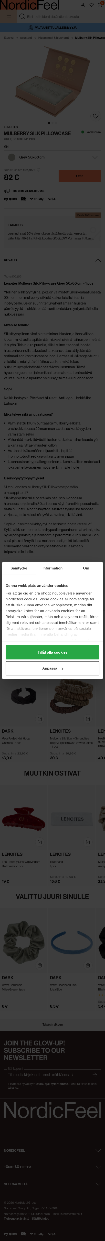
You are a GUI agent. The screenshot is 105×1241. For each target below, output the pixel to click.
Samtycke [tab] (18, 568)
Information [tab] (52, 568)
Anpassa (49, 668)
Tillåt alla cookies (52, 652)
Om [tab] (86, 568)
